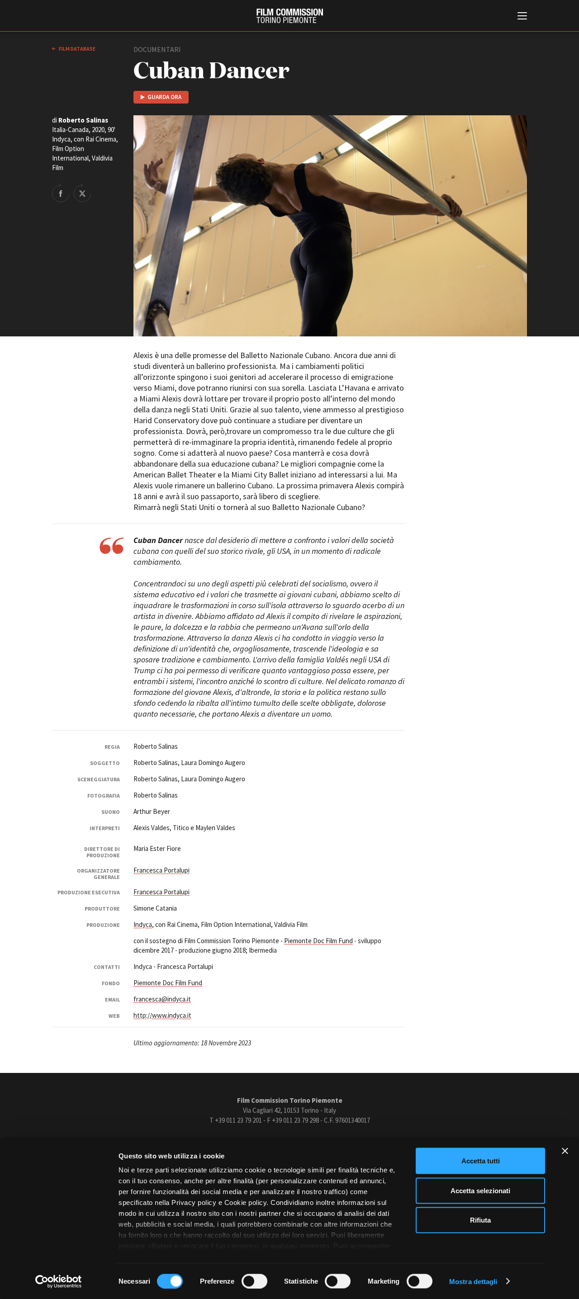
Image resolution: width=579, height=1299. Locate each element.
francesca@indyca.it (162, 999)
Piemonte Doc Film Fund (318, 940)
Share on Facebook (60, 192)
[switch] (254, 1281)
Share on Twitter (82, 192)
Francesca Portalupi (161, 870)
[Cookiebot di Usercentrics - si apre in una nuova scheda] (58, 1281)
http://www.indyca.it (162, 1015)
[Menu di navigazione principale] (522, 16)
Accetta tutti (480, 1161)
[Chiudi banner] (565, 1151)
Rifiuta (480, 1220)
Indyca (142, 924)
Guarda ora (164, 97)
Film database (76, 48)
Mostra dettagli (473, 1281)
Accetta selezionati (480, 1190)
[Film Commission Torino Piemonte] (289, 16)
